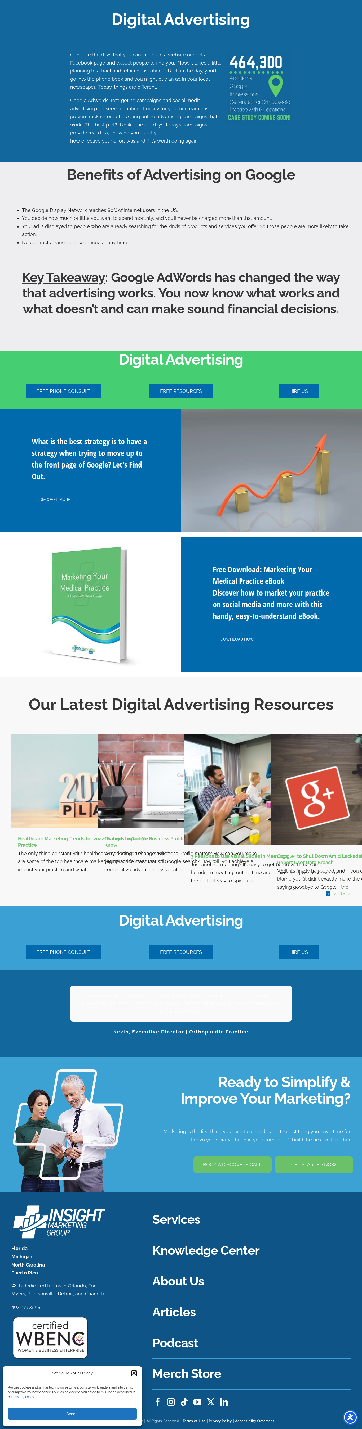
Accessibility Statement (254, 1421)
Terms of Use (194, 1421)
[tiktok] (184, 1402)
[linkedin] (224, 1402)
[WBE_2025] (50, 1318)
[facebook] (158, 1402)
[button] (134, 1373)
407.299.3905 (25, 1306)
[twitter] (211, 1402)
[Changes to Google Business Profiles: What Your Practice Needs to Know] (181, 781)
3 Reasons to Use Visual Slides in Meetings (239, 856)
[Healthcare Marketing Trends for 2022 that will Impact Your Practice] (94, 781)
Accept (72, 1414)
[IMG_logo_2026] (58, 1206)
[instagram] (171, 1402)
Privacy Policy (24, 1397)
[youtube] (197, 1402)
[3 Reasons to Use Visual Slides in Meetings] (267, 789)
